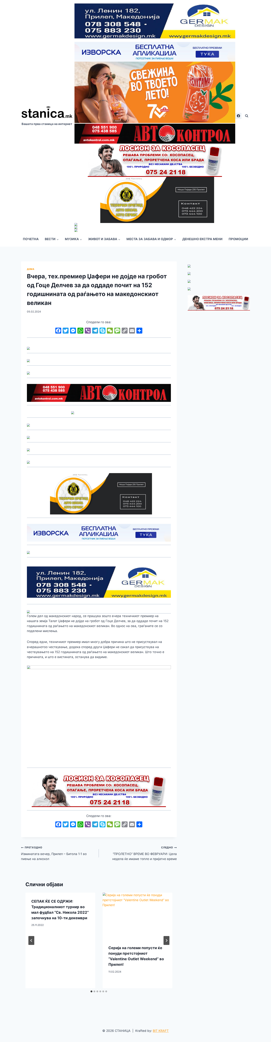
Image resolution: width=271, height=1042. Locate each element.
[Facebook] (238, 116)
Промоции (238, 239)
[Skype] (102, 331)
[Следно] (166, 940)
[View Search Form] (246, 116)
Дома (30, 269)
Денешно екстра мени (202, 239)
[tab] (91, 991)
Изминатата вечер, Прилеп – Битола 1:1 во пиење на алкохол (54, 853)
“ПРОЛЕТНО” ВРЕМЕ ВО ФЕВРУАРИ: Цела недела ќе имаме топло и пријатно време (144, 853)
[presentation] (137, 916)
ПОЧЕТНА (31, 239)
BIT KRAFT (161, 1031)
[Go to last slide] (31, 940)
